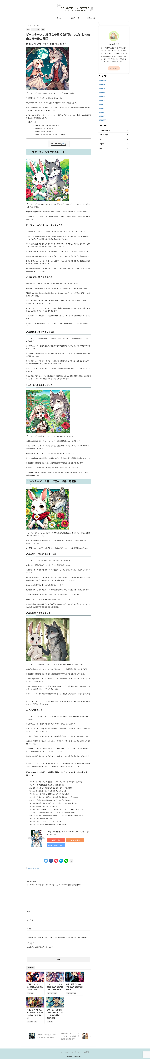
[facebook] (51, 861)
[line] (66, 861)
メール (30, 920)
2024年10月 (102, 80)
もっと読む (113, 68)
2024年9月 (101, 84)
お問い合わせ (91, 18)
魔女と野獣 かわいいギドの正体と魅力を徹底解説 (74, 987)
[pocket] (56, 861)
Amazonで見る (75, 840)
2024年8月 (101, 88)
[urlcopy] (71, 861)
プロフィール (75, 18)
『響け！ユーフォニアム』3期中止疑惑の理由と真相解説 (35, 987)
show (63, 143)
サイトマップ (64, 1052)
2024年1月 (101, 116)
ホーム (59, 18)
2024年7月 (101, 92)
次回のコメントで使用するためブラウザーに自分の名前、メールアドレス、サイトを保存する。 (57, 939)
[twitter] (46, 861)
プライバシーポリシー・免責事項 (80, 1052)
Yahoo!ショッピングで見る (55, 845)
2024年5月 (101, 100)
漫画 (38, 868)
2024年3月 (101, 108)
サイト (29, 929)
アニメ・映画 (32, 868)
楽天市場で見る (56, 840)
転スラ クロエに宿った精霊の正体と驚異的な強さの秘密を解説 (55, 987)
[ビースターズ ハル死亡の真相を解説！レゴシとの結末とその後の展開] (61, 861)
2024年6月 (101, 96)
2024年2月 (101, 112)
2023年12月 (102, 120)
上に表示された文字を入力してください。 (40, 947)
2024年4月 (101, 104)
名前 (29, 911)
